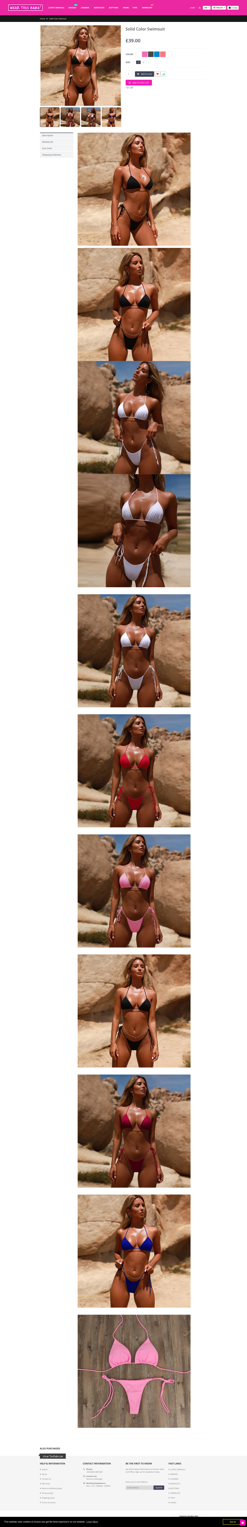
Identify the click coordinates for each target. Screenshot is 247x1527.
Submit (159, 1487)
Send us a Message (94, 1479)
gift (132, 87)
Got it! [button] (233, 1522)
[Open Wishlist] (243, 1523)
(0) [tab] (47, 141)
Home (42, 18)
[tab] (56, 135)
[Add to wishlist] (157, 74)
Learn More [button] (92, 1522)
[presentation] (43, 116)
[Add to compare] (163, 74)
